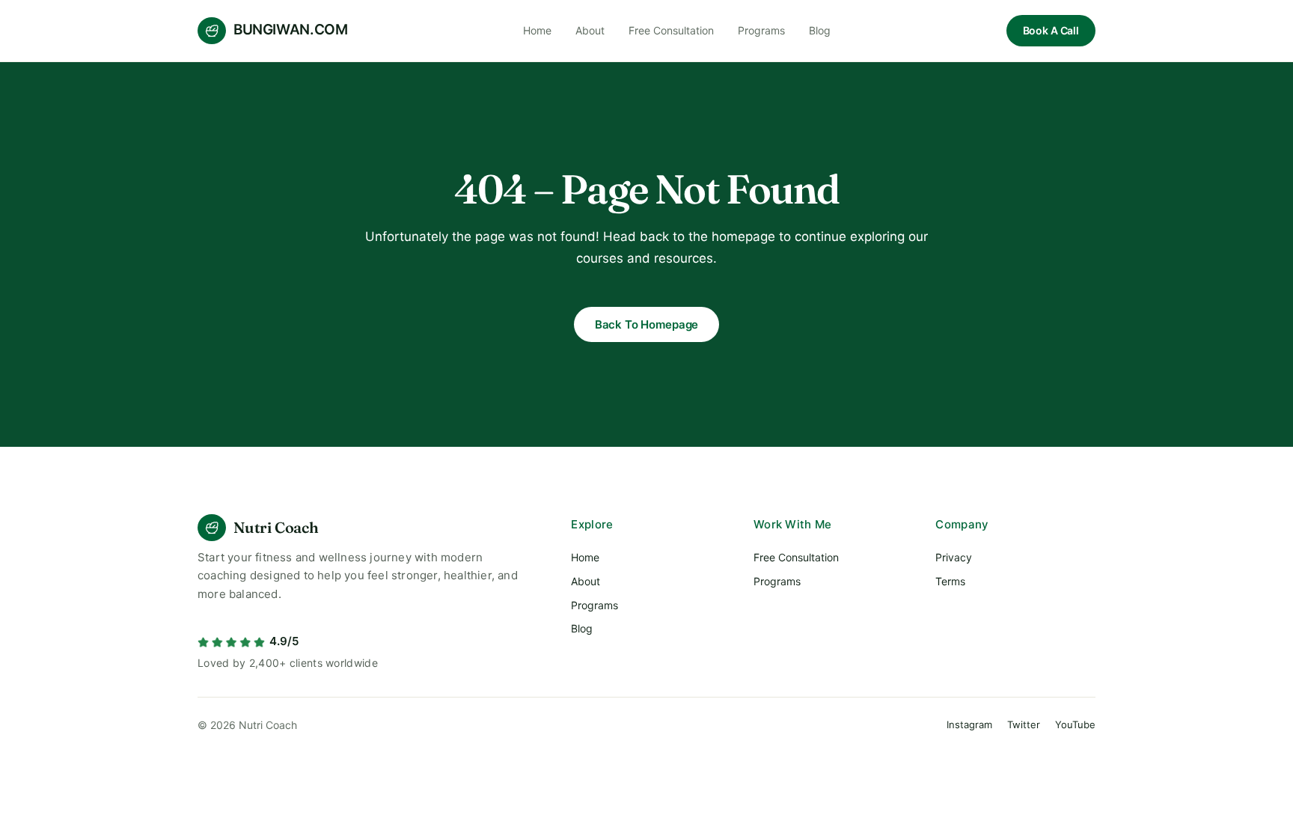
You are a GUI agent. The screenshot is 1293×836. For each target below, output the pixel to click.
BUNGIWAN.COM (290, 29)
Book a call (1051, 30)
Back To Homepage (647, 324)
